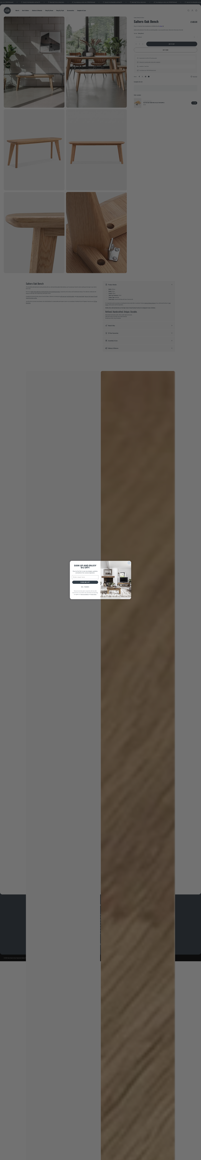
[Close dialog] (129, 563)
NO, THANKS (85, 587)
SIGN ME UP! (85, 582)
